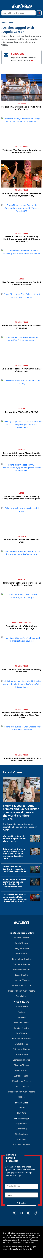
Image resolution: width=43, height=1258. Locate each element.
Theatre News (21, 147)
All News (21, 1097)
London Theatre (21, 937)
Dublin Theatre (21, 943)
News (11, 22)
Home (3, 22)
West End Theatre (21, 1022)
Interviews (21, 1017)
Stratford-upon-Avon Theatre (21, 991)
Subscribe (21, 1203)
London (21, 1107)
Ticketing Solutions (21, 1144)
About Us (21, 1139)
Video (21, 279)
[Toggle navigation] (1, 5)
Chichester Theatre (21, 964)
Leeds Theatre (21, 975)
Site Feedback (21, 1134)
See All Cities (21, 996)
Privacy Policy (15, 1249)
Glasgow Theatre (21, 948)
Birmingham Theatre (21, 959)
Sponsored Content (21, 623)
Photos (21, 449)
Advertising (21, 1128)
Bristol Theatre (21, 1044)
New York (21, 1113)
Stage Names (21, 1123)
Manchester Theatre (21, 985)
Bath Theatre (21, 953)
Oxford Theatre (22, 1086)
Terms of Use (27, 1249)
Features (21, 103)
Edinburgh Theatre (21, 969)
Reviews (21, 409)
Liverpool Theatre (22, 980)
